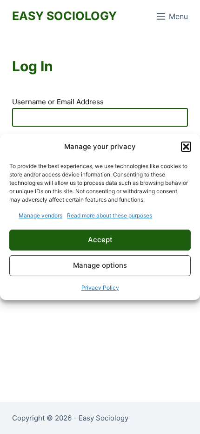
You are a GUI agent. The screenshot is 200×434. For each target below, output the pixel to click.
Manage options (100, 265)
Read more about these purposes (109, 215)
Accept (100, 239)
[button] (186, 146)
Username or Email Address (58, 101)
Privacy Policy (100, 287)
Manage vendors (40, 215)
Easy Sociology (64, 16)
